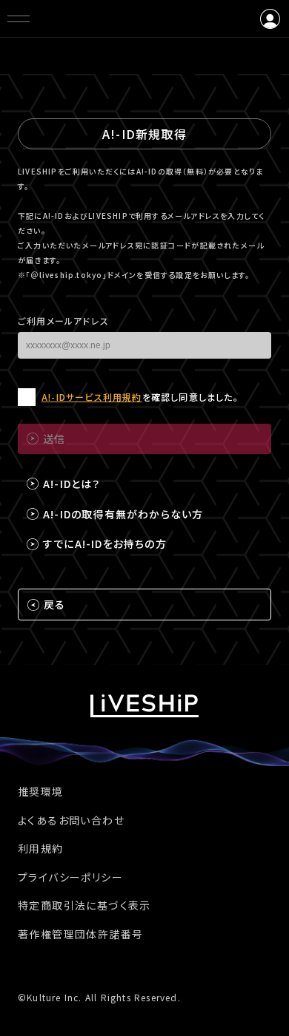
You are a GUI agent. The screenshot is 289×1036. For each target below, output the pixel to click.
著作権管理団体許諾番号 (80, 934)
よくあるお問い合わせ (71, 820)
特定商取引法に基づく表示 (84, 905)
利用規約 (41, 848)
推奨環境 (41, 791)
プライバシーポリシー (70, 877)
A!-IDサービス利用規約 (91, 396)
